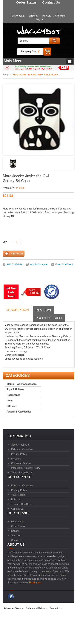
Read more (35, 582)
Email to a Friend (64, 264)
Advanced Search (13, 608)
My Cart (46, 15)
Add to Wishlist (14, 264)
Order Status (18, 526)
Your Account (18, 494)
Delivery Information (22, 449)
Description (17, 310)
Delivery (15, 499)
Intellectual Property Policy (25, 467)
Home (6, 74)
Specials (16, 535)
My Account (18, 15)
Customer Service (21, 463)
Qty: (5, 241)
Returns (15, 530)
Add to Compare (38, 264)
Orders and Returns (36, 608)
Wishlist (33, 15)
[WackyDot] (39, 28)
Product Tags (49, 318)
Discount (16, 458)
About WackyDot (20, 444)
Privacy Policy (19, 453)
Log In (39, 19)
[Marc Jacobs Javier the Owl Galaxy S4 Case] (13, 163)
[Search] (54, 41)
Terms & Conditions (22, 472)
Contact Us (17, 508)
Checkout (60, 15)
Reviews (43, 310)
